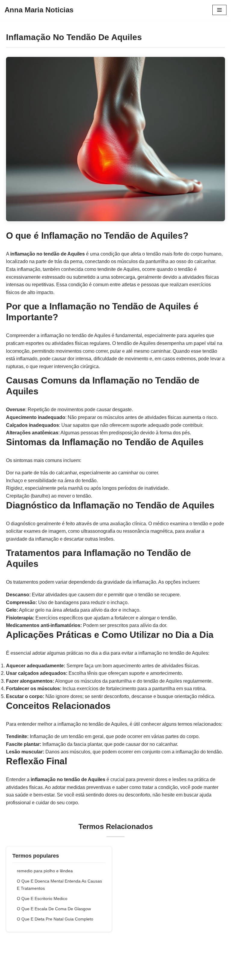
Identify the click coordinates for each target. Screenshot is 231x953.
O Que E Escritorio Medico (42, 898)
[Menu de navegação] (219, 10)
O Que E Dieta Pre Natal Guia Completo (55, 919)
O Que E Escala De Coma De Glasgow (54, 908)
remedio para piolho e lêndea (45, 870)
